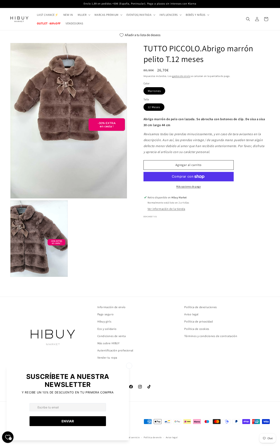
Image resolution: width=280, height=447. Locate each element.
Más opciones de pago (188, 186)
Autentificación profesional (115, 350)
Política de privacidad (198, 321)
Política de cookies (196, 329)
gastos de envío (181, 76)
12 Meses (154, 107)
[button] (83, 14)
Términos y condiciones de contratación (210, 336)
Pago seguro (105, 314)
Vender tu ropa (107, 357)
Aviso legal (191, 314)
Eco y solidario (107, 329)
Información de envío (111, 307)
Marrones (154, 91)
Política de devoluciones (200, 307)
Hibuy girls (104, 321)
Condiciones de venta (111, 336)
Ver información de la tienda (166, 209)
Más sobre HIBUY (108, 343)
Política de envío (153, 437)
